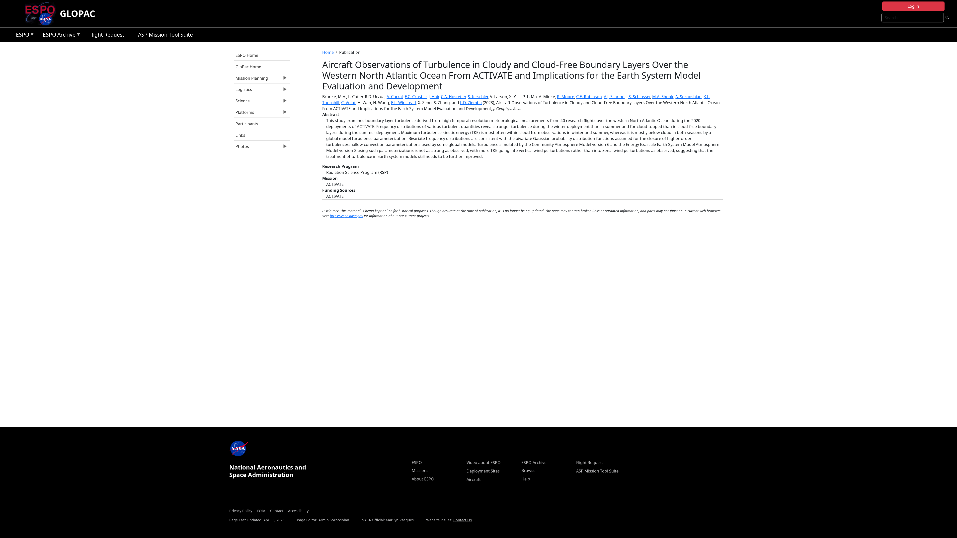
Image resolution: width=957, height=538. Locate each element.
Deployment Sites (483, 471)
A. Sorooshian (688, 96)
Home (328, 52)
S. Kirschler (478, 96)
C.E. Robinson (589, 96)
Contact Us (462, 520)
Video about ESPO (484, 462)
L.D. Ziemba (471, 102)
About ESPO (423, 479)
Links (240, 135)
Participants (247, 124)
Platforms (244, 114)
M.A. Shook (662, 96)
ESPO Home (247, 55)
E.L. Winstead (403, 102)
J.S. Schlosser (638, 96)
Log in (913, 6)
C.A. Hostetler (453, 96)
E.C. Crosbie (416, 96)
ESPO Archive (58, 35)
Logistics (243, 91)
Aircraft (474, 479)
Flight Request (106, 34)
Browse (528, 470)
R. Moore (565, 96)
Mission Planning (251, 79)
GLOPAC (77, 13)
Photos (241, 148)
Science (242, 102)
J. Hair (434, 96)
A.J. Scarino (614, 96)
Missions (420, 470)
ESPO (21, 35)
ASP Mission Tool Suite (165, 34)
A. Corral (395, 96)
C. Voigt (348, 102)
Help (525, 479)
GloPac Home (248, 66)
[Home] (42, 13)
